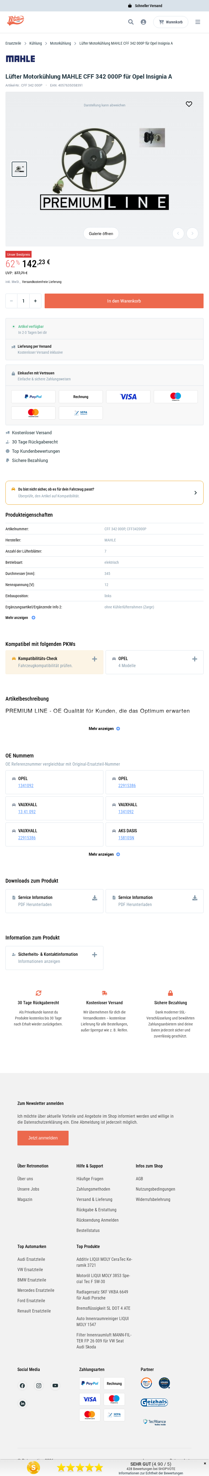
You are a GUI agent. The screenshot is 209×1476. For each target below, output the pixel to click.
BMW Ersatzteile (31, 1280)
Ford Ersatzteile (31, 1300)
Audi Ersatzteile (31, 1259)
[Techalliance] (154, 1426)
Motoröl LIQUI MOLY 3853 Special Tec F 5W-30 (103, 1278)
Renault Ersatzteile (34, 1311)
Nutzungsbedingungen (155, 1189)
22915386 (127, 785)
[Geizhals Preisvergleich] (154, 1406)
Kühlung (36, 43)
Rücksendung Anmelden (97, 1220)
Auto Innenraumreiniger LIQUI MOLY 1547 (102, 1321)
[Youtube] (55, 1389)
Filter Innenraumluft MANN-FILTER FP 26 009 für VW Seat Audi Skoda (103, 1340)
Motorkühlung (60, 43)
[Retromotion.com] (15, 23)
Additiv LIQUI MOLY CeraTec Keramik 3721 (104, 1262)
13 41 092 (27, 811)
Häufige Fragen (89, 1178)
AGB (139, 1178)
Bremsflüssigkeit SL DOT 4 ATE (103, 1308)
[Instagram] (39, 1389)
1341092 (25, 785)
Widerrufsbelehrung (153, 1199)
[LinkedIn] (22, 1407)
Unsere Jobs (28, 1189)
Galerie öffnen (101, 233)
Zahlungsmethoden (93, 1189)
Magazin (24, 1199)
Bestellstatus (88, 1230)
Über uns (25, 1178)
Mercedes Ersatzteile (35, 1290)
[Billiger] (146, 1387)
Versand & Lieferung (94, 1199)
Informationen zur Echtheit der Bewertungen (151, 1473)
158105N (126, 837)
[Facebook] (22, 1389)
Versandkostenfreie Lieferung (42, 282)
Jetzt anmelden (43, 1138)
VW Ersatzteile (30, 1269)
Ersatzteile (13, 43)
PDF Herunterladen (35, 904)
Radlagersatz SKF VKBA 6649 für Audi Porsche (102, 1295)
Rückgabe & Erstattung (96, 1209)
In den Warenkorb (124, 301)
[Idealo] (164, 1387)
